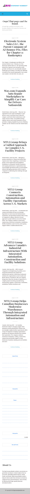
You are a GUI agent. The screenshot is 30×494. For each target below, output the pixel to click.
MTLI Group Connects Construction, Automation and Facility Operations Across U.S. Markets (15, 196)
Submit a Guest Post (7, 415)
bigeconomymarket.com (18, 490)
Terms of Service (6, 418)
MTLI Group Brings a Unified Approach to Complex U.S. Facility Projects (15, 146)
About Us (4, 404)
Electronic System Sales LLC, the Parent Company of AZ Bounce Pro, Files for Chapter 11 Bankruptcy (15, 48)
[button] (1, 14)
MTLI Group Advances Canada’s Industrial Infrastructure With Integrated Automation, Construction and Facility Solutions (15, 252)
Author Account (6, 407)
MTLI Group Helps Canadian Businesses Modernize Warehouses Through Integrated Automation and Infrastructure (15, 309)
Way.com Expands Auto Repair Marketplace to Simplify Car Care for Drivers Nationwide (15, 98)
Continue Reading (15, 79)
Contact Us (5, 409)
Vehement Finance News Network (10, 392)
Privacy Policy (5, 412)
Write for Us (5, 421)
